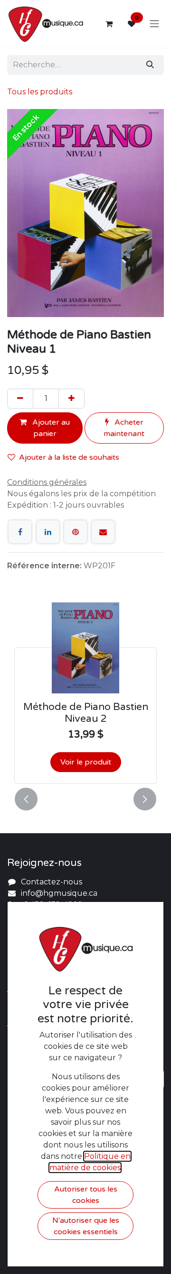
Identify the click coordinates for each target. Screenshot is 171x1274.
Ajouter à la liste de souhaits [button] (69, 457)
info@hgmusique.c (57, 893)
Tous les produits (39, 91)
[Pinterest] (75, 531)
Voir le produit (85, 762)
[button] (26, 799)
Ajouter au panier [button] (50, 428)
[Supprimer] (20, 399)
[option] (85, 693)
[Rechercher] (150, 65)
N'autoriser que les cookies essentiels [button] (85, 1226)
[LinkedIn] (48, 531)
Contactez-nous (51, 881)
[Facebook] (20, 531)
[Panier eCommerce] (108, 23)
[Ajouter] (71, 399)
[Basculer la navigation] (154, 24)
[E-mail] (103, 531)
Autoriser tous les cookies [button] (85, 1194)
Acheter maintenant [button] (124, 428)
